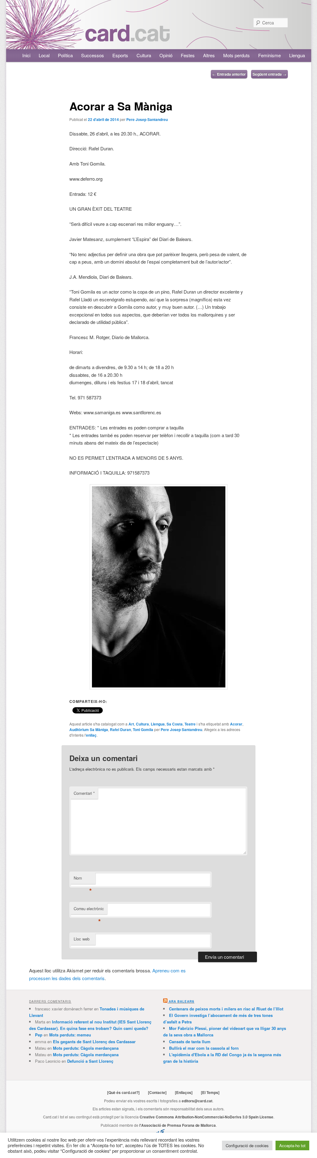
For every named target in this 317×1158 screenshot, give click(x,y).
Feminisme (269, 55)
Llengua (297, 55)
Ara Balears (181, 1001)
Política (65, 55)
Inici (26, 55)
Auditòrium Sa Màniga (88, 729)
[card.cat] (127, 38)
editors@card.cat (197, 1101)
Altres (209, 55)
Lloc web (81, 939)
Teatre (190, 724)
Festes (188, 55)
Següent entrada (269, 74)
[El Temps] (210, 1092)
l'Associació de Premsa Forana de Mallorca (177, 1125)
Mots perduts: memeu (70, 1035)
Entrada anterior (229, 74)
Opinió (165, 55)
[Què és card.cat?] (123, 1092)
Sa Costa (175, 724)
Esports (120, 55)
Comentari (84, 793)
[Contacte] (157, 1092)
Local (44, 55)
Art (131, 724)
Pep (38, 1035)
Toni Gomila (143, 729)
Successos (92, 55)
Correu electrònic (89, 910)
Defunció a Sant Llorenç (90, 1061)
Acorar (236, 724)
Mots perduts (236, 55)
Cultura (144, 55)
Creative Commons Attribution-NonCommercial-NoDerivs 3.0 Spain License (206, 1117)
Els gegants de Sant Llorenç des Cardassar (94, 1041)
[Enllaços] (184, 1092)
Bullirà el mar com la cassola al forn (204, 1048)
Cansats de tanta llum (190, 1041)
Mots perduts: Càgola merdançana (86, 1048)
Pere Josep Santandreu (147, 119)
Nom (83, 879)
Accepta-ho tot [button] (292, 1145)
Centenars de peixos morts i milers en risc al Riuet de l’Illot (226, 1009)
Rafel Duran (120, 729)
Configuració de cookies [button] (247, 1145)
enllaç (91, 735)
